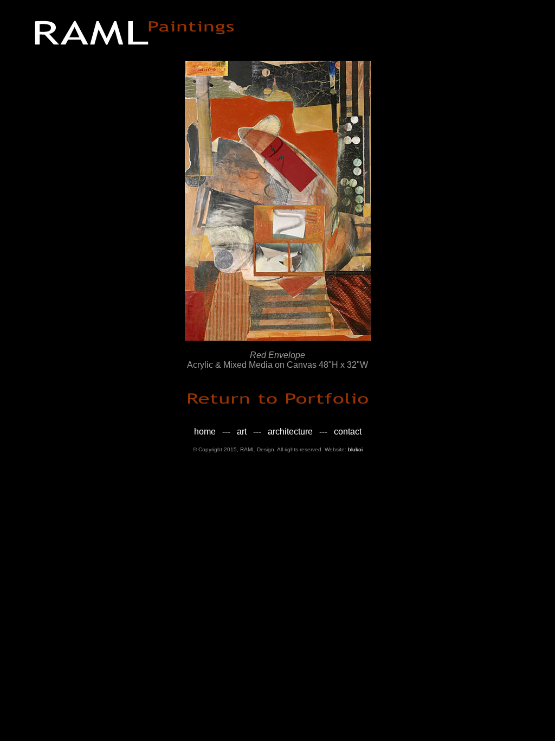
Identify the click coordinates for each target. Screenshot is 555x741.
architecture (290, 431)
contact (348, 431)
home (205, 431)
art (242, 431)
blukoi (355, 449)
